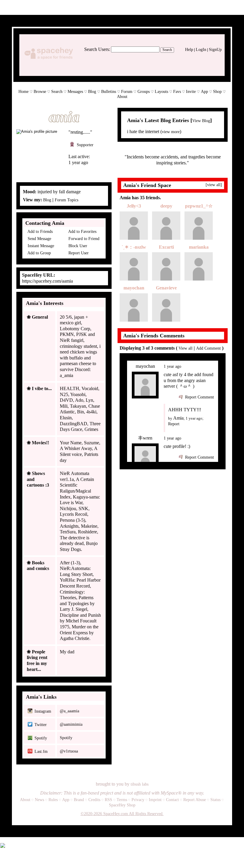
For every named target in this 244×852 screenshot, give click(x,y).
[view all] (214, 185)
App (204, 91)
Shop (217, 91)
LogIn (201, 49)
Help (189, 49)
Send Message (38, 238)
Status (215, 800)
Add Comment (208, 348)
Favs (177, 91)
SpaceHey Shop (122, 805)
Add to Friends (39, 231)
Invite (191, 91)
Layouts (161, 91)
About (122, 96)
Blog (92, 91)
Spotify (40, 738)
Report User (78, 253)
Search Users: (97, 49)
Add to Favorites (81, 231)
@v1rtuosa (69, 751)
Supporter (84, 145)
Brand (79, 800)
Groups (143, 91)
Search (167, 50)
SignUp (215, 49)
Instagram (42, 711)
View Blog (201, 121)
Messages (75, 91)
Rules (53, 800)
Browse (40, 91)
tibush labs (139, 784)
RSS (108, 800)
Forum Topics (66, 200)
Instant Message (40, 246)
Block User (77, 246)
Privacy (138, 800)
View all (186, 348)
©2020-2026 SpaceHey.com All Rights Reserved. (122, 813)
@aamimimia (71, 724)
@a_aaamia (69, 711)
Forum (126, 91)
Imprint (155, 800)
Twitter (40, 724)
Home (23, 91)
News (39, 800)
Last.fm (40, 751)
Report (173, 424)
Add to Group (38, 253)
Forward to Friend (83, 238)
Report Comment (199, 397)
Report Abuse (194, 800)
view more (171, 132)
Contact (172, 800)
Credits (94, 800)
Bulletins (108, 91)
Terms (122, 800)
